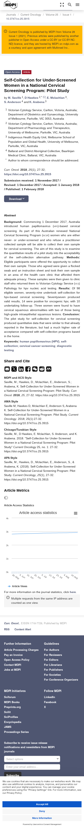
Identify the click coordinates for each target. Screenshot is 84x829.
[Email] (7, 370)
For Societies (52, 675)
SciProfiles (11, 717)
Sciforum (10, 697)
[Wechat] (35, 370)
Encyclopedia (12, 722)
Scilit (7, 712)
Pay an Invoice (13, 655)
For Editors (51, 660)
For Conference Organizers (61, 679)
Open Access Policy (16, 660)
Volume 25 (52, 14)
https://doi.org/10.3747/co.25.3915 (27, 174)
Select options (14, 759)
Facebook (50, 702)
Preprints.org (12, 707)
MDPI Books (12, 702)
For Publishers (53, 669)
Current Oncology (31, 14)
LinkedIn (49, 697)
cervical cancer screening (37, 345)
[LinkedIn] (21, 370)
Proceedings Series (16, 732)
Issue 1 (67, 14)
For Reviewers (53, 655)
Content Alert (22, 629)
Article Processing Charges (21, 650)
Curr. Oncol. (11, 623)
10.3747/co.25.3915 (17, 18)
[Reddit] (42, 370)
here (73, 592)
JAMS (7, 727)
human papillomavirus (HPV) (39, 341)
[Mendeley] (48, 370)
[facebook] (28, 370)
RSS (7, 629)
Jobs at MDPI (12, 669)
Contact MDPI (12, 665)
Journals (11, 14)
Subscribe (12, 775)
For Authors (51, 650)
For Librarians (53, 665)
